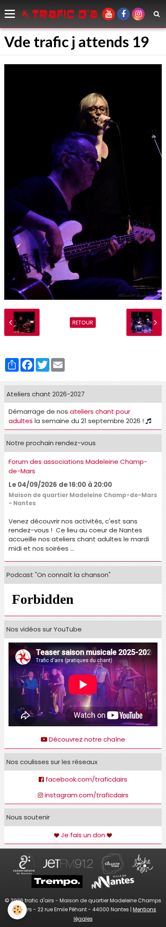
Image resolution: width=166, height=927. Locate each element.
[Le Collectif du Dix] (112, 863)
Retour (82, 322)
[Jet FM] (68, 863)
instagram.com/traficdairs (87, 795)
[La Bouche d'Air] (142, 863)
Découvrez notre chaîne (87, 739)
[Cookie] (17, 909)
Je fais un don (83, 834)
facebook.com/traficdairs (86, 779)
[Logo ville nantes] (113, 881)
